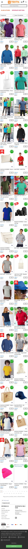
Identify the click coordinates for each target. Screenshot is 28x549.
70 (11, 493)
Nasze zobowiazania (5, 518)
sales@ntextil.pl (18, 514)
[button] (21, 2)
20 (24, 491)
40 (4, 493)
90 (16, 493)
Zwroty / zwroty (4, 515)
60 (9, 493)
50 (7, 493)
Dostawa (3, 513)
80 (14, 493)
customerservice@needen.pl (20, 511)
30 (26, 491)
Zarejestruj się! (6, 503)
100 (18, 493)
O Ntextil (3, 508)
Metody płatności (4, 512)
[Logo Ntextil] (14, 2)
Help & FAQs (3, 516)
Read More (19, 534)
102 (21, 493)
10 (22, 491)
